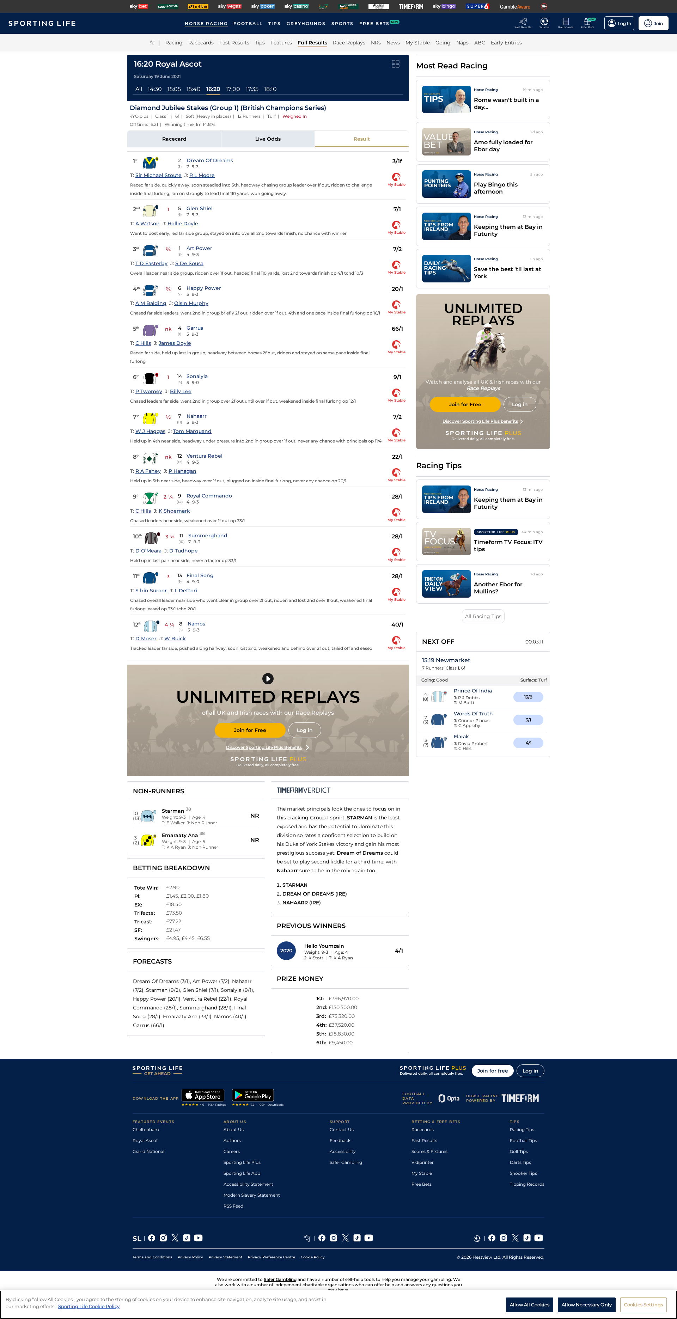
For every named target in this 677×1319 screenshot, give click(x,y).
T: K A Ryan (341, 957)
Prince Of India (473, 691)
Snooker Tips (523, 1173)
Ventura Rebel (204, 456)
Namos (196, 624)
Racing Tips (522, 1129)
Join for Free (250, 730)
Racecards (422, 1129)
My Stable (421, 1173)
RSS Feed (233, 1206)
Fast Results (424, 1140)
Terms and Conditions (152, 1257)
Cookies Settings (643, 1304)
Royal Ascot (145, 1140)
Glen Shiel (200, 208)
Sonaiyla (197, 376)
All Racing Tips (483, 616)
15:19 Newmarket (446, 660)
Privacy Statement (225, 1257)
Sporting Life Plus (242, 1162)
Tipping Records (527, 1184)
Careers (232, 1151)
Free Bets (421, 1184)
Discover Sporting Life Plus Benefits (264, 747)
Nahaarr (197, 416)
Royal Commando (209, 496)
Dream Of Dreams (210, 160)
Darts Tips (520, 1162)
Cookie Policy (313, 1257)
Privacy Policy (190, 1257)
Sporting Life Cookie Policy (89, 1306)
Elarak (461, 736)
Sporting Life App (242, 1173)
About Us (234, 1129)
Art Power (199, 248)
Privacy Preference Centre (271, 1257)
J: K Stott (313, 957)
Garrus (195, 328)
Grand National (148, 1151)
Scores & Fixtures (429, 1151)
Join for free (492, 1071)
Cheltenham (146, 1129)
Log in (305, 730)
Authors (232, 1140)
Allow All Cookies (529, 1304)
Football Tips (523, 1140)
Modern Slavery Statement (252, 1195)
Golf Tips (519, 1151)
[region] (338, 1304)
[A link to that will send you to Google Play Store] (258, 1098)
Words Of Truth (473, 713)
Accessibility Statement (248, 1184)
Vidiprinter (422, 1162)
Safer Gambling (346, 1162)
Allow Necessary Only (587, 1304)
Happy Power (204, 288)
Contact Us (342, 1129)
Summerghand (207, 535)
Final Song (200, 575)
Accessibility (343, 1151)
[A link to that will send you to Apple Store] (204, 1098)
